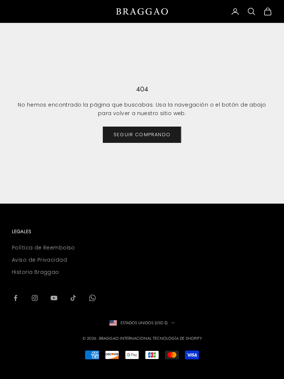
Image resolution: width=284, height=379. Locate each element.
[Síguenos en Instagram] (34, 298)
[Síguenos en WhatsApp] (92, 298)
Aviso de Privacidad (39, 260)
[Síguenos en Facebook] (15, 298)
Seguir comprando (142, 134)
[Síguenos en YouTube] (54, 298)
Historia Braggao (35, 272)
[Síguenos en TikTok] (73, 298)
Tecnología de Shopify (177, 338)
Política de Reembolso (43, 247)
